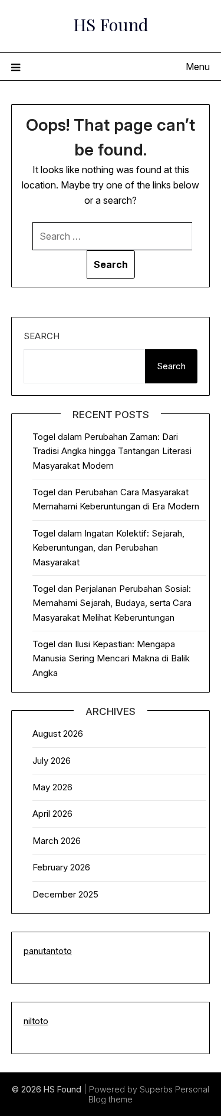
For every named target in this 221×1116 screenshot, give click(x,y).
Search (42, 336)
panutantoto (48, 950)
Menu (198, 66)
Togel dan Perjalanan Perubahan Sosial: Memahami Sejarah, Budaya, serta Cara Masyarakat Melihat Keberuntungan (112, 603)
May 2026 (52, 787)
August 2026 (57, 733)
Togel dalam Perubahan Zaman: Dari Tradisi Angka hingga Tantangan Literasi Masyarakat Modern (112, 451)
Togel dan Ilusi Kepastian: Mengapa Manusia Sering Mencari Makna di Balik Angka (111, 658)
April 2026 (52, 813)
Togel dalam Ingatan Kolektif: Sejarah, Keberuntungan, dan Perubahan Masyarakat (108, 548)
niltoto (36, 1020)
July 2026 (51, 760)
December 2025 (65, 894)
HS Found (111, 24)
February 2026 (61, 867)
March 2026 (56, 840)
